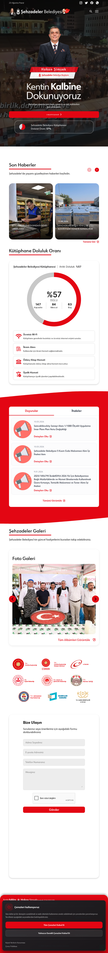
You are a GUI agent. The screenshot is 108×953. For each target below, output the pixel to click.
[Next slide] (97, 170)
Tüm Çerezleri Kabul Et (54, 925)
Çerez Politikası (11, 946)
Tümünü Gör (89, 241)
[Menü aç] (96, 11)
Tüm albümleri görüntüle (74, 640)
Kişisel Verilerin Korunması (15, 943)
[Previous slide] (89, 170)
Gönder (54, 810)
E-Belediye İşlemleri (53, 114)
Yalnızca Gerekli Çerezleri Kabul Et (54, 933)
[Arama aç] (91, 11)
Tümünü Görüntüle (52, 500)
